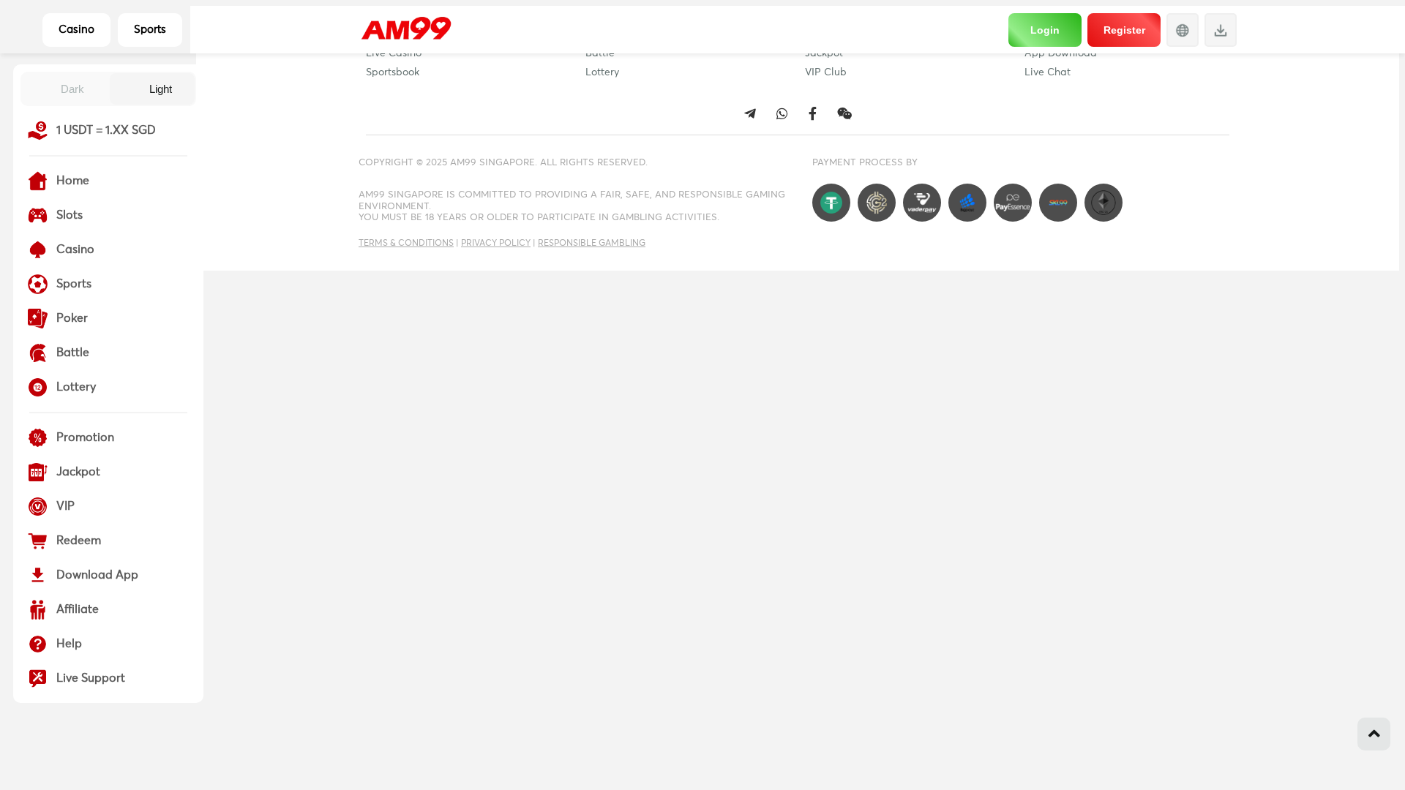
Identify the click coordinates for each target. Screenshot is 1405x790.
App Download (1060, 53)
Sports (150, 29)
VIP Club (826, 72)
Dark (72, 89)
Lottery (602, 72)
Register (1124, 30)
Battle (600, 53)
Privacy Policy (496, 243)
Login (1045, 30)
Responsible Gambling (591, 243)
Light (160, 89)
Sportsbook (392, 72)
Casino (76, 29)
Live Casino (394, 53)
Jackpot (824, 53)
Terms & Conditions (406, 243)
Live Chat (1047, 72)
